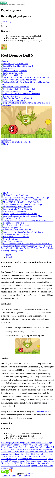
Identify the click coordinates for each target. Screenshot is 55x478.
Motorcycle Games (30, 449)
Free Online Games (9, 445)
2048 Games (36, 454)
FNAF (17, 456)
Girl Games (36, 447)
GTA (9, 461)
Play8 (8, 255)
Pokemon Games (40, 459)
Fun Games (48, 465)
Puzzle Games (43, 445)
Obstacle (43, 442)
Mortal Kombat (7, 463)
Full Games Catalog (25, 445)
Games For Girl (47, 447)
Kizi (35, 445)
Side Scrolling (18, 442)
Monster (37, 442)
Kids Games (12, 459)
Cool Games (47, 454)
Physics (27, 442)
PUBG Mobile (20, 463)
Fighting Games (37, 465)
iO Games (29, 452)
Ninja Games (31, 461)
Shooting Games (45, 449)
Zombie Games (13, 465)
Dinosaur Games (18, 461)
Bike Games (25, 465)
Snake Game (25, 454)
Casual (9, 257)
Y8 (21, 456)
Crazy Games (14, 454)
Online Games (7, 468)
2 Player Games (17, 452)
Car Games (17, 449)
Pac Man (41, 463)
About (4, 476)
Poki (25, 456)
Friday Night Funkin (45, 461)
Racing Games (25, 447)
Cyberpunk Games (25, 459)
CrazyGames (33, 456)
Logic (49, 442)
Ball (32, 442)
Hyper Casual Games (9, 447)
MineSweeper (32, 463)
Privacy (27, 476)
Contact (12, 476)
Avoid (3, 442)
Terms (19, 476)
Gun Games (6, 452)
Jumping (9, 442)
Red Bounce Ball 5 (43, 411)
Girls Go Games (7, 456)
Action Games (7, 449)
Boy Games (38, 452)
